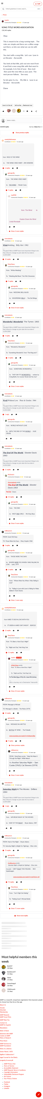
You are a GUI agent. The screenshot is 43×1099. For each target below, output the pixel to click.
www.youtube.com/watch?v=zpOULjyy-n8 (26, 877)
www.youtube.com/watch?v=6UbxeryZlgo (22, 736)
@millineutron (12, 863)
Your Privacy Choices (10, 1078)
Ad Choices (7, 1076)
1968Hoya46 (11, 989)
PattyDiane (11, 264)
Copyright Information (11, 1072)
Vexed (9, 977)
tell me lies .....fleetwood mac (23, 105)
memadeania (8, 238)
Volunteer (3, 1010)
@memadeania (12, 482)
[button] (2, 4)
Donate (2, 1008)
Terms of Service (9, 1066)
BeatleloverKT (11, 972)
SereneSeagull (11, 983)
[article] (21, 154)
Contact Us (3, 1023)
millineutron (8, 531)
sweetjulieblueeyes (10, 139)
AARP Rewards (4, 1015)
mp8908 (13, 195)
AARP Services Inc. (6, 1044)
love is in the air (7, 105)
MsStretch (11, 474)
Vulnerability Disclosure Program (14, 1074)
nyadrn (7, 20)
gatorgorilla (11, 173)
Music (5, 15)
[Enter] (3, 9)
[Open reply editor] (21, 120)
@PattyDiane (15, 665)
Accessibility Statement (11, 1068)
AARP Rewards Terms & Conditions (15, 1070)
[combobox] (21, 9)
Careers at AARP (5, 1036)
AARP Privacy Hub (9, 1064)
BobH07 (9, 966)
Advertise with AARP (6, 1033)
